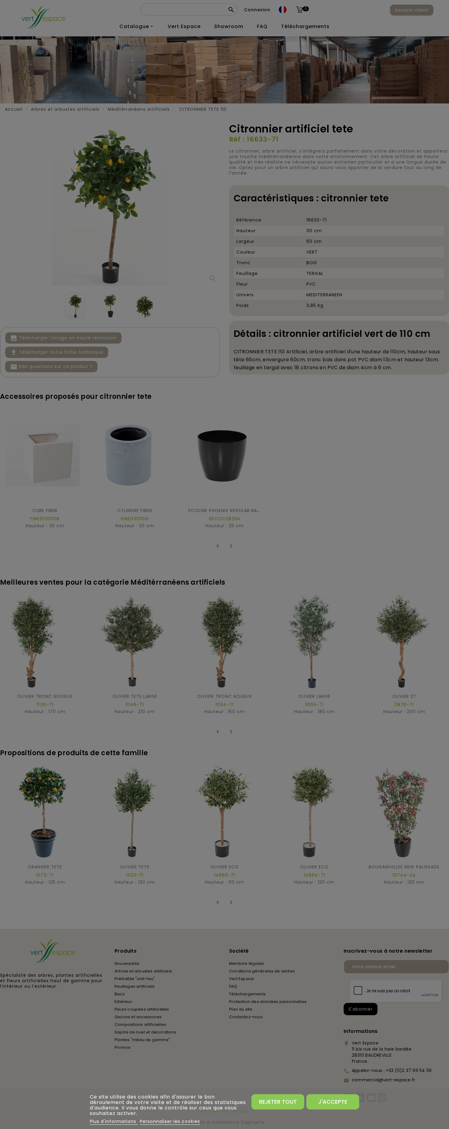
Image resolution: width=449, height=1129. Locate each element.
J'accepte (332, 1102)
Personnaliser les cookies (170, 1121)
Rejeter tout (278, 1102)
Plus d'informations (114, 1121)
